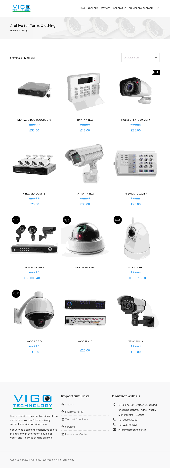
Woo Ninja (85, 341)
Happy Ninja (85, 120)
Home (82, 8)
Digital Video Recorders (34, 120)
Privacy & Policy (74, 412)
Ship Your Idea (34, 267)
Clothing (23, 30)
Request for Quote (76, 434)
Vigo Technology (65, 459)
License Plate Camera (135, 120)
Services (105, 8)
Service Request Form (141, 8)
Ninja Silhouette (34, 193)
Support (69, 404)
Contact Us (119, 8)
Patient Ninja (85, 193)
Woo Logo (135, 267)
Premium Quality (136, 193)
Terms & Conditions (76, 419)
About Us (93, 8)
